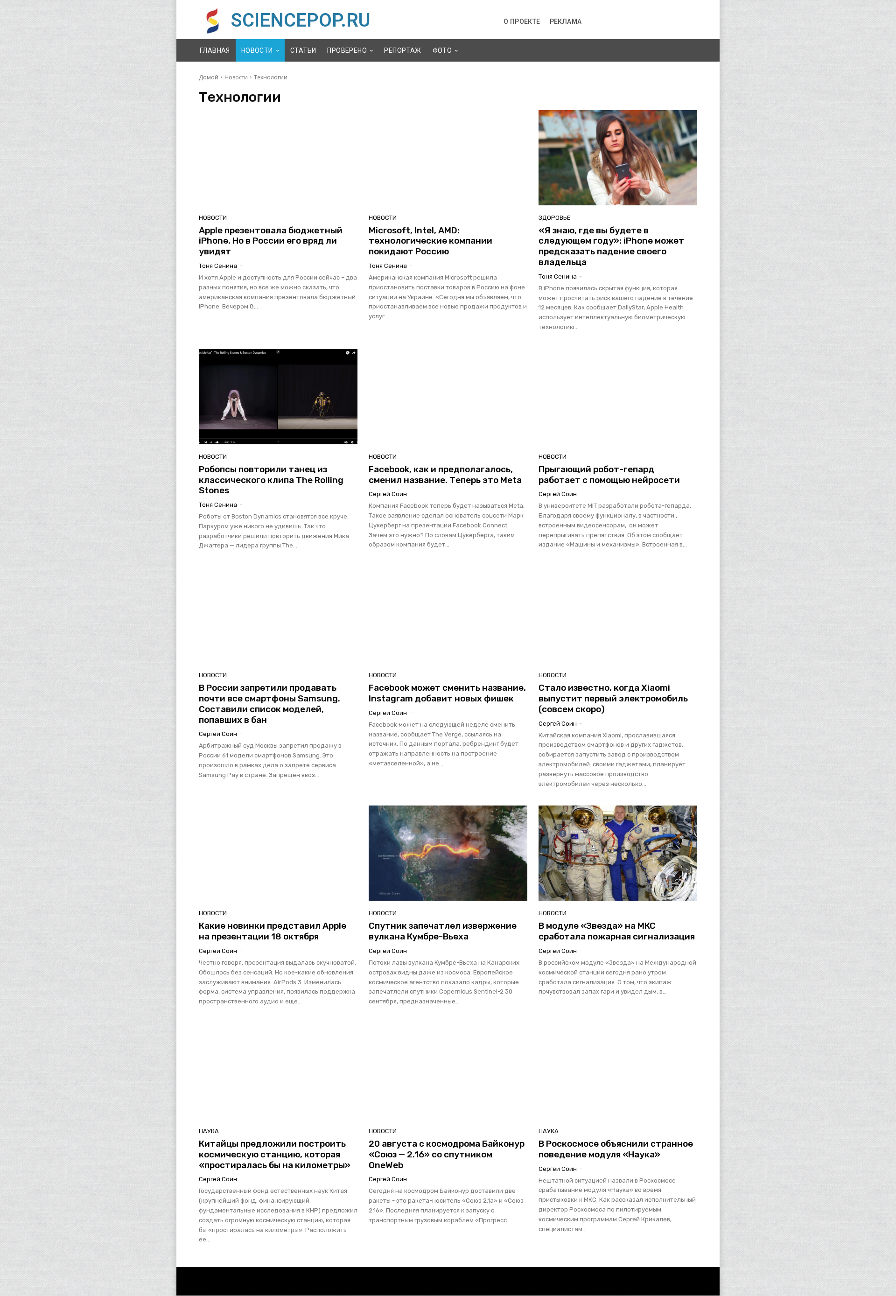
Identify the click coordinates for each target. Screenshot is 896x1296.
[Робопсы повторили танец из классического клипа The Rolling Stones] (278, 396)
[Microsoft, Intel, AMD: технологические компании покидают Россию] (448, 157)
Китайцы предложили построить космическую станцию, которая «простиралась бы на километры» (274, 1154)
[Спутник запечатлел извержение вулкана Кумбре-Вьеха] (448, 853)
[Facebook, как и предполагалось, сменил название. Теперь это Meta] (448, 396)
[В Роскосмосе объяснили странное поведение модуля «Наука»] (618, 1071)
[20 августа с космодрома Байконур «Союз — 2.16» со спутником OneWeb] (448, 1071)
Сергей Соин (388, 493)
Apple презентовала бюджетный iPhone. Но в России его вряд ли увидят (271, 241)
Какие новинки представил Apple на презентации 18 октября (272, 931)
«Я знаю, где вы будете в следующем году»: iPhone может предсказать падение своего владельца (611, 246)
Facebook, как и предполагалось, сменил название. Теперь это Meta (445, 474)
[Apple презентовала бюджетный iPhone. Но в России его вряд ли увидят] (278, 157)
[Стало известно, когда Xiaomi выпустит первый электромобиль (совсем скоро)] (618, 615)
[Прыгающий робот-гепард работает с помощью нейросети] (618, 396)
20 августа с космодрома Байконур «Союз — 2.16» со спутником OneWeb (447, 1154)
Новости (236, 77)
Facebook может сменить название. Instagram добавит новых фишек (447, 693)
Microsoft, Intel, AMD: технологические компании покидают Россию (430, 241)
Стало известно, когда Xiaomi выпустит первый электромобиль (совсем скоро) (613, 698)
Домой (208, 77)
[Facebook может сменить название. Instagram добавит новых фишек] (448, 615)
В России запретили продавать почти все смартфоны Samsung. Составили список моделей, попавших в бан (269, 703)
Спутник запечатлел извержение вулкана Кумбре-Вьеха (443, 931)
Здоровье (555, 218)
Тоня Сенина (218, 265)
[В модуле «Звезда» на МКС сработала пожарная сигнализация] (618, 853)
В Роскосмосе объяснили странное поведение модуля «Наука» (616, 1149)
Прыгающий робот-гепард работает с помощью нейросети (609, 474)
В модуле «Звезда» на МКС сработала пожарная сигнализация (617, 931)
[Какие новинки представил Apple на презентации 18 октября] (278, 853)
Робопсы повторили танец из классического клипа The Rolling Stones (271, 480)
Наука (209, 1131)
